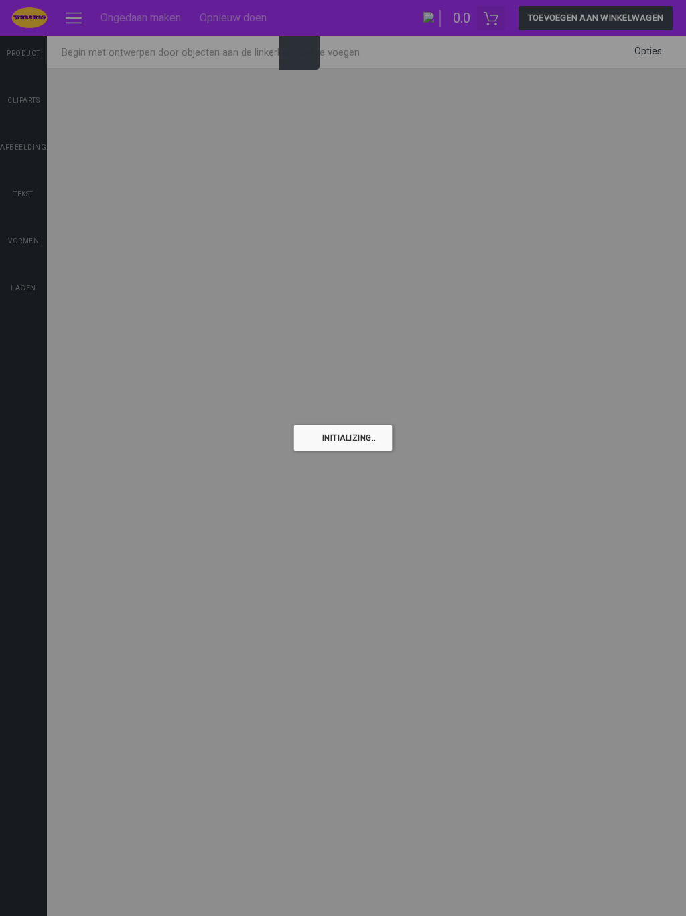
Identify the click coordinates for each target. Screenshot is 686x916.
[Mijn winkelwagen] (491, 18)
